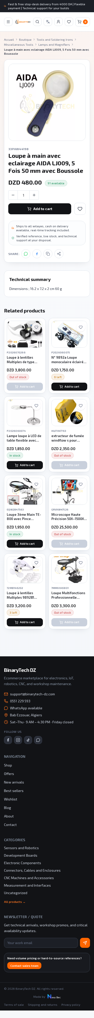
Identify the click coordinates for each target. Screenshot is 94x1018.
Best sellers (14, 790)
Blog (7, 807)
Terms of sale (14, 1004)
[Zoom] (47, 102)
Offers (9, 773)
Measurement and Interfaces (27, 885)
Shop (8, 765)
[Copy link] (47, 253)
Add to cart (42, 209)
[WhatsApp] (25, 253)
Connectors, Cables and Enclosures (32, 870)
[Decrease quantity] (13, 195)
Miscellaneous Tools (18, 44)
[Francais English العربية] (48, 21)
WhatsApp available (26, 708)
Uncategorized (15, 893)
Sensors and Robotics (21, 848)
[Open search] (37, 21)
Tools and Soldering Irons (55, 39)
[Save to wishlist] (80, 209)
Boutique (25, 39)
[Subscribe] (85, 943)
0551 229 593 (20, 701)
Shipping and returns (42, 1004)
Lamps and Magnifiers (54, 44)
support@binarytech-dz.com (32, 694)
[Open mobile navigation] (8, 21)
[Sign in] (58, 21)
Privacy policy (70, 1004)
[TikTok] (28, 740)
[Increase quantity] (34, 195)
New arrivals (14, 782)
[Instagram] (18, 740)
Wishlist (10, 799)
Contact (10, 824)
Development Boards (20, 855)
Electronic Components (22, 863)
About (9, 816)
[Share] (58, 253)
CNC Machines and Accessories (29, 878)
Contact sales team (24, 965)
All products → (15, 901)
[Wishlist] (69, 21)
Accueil (9, 39)
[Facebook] (36, 253)
